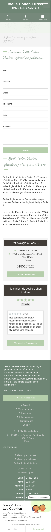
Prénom (6, 81)
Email (5, 93)
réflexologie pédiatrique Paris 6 (27, 192)
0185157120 (25, 266)
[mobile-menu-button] (46, 4)
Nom (5, 70)
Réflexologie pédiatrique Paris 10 (19, 177)
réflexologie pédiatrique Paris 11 (18, 186)
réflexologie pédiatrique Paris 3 (27, 183)
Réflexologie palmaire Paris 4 (17, 199)
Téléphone (7, 104)
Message (7, 126)
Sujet (5, 115)
